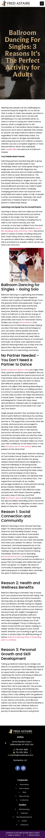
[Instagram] (23, 768)
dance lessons (26, 322)
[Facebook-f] (17, 768)
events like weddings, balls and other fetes (21, 229)
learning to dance (14, 498)
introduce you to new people (18, 446)
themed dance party (12, 556)
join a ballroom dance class (16, 369)
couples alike (11, 149)
